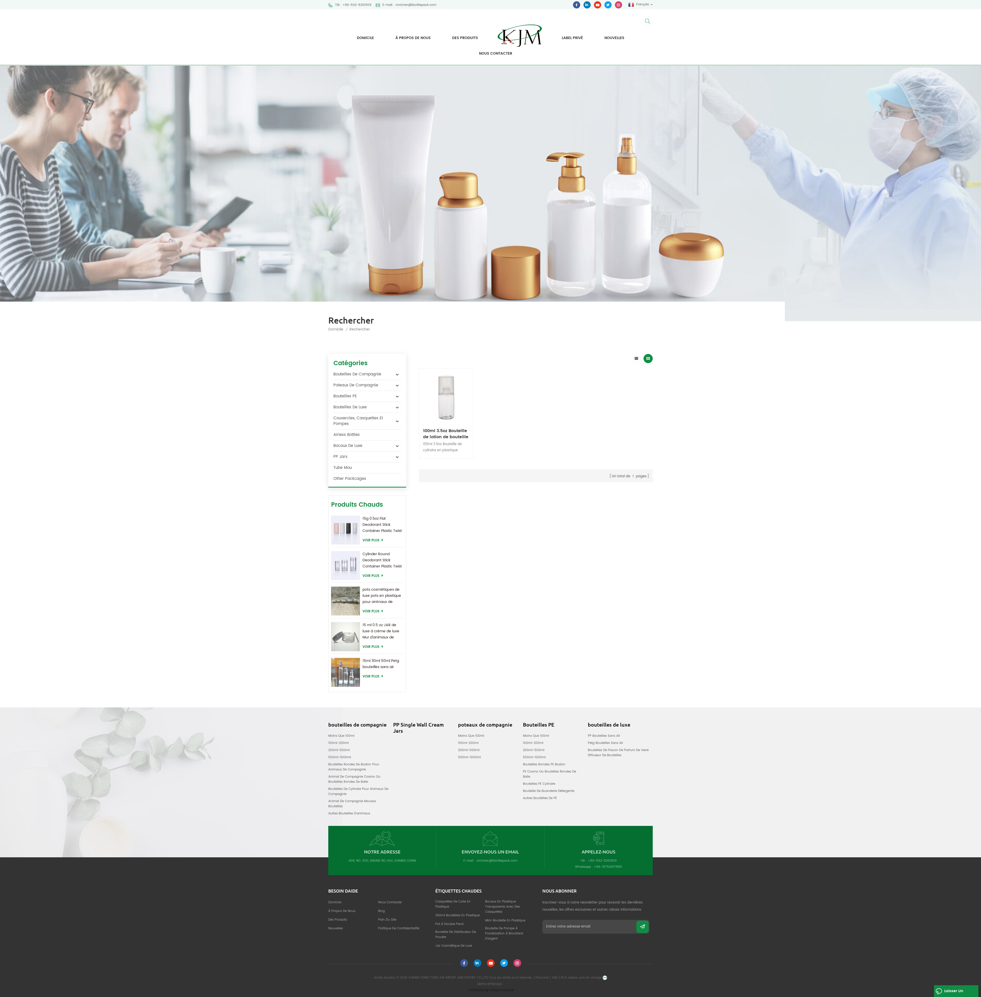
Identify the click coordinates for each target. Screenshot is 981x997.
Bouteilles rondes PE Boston (544, 764)
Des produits (465, 38)
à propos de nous (413, 38)
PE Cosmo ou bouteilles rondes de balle (549, 774)
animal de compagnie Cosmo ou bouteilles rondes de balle (354, 779)
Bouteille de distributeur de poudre (455, 935)
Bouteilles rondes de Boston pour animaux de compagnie (353, 767)
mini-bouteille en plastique (505, 920)
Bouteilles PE (345, 396)
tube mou (342, 468)
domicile (334, 902)
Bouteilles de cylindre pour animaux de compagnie (358, 792)
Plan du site (387, 919)
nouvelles (614, 38)
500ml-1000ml (339, 757)
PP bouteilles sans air (604, 735)
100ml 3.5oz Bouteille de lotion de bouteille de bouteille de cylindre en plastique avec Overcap (446, 434)
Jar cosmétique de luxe (453, 945)
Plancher (542, 977)
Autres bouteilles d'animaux (349, 813)
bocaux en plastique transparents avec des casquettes (502, 906)
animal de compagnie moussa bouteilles (352, 804)
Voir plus (371, 540)
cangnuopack (501, 990)
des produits (337, 919)
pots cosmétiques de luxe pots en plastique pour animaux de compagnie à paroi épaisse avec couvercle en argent (382, 596)
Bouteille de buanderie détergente (548, 791)
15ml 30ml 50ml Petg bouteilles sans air (381, 664)
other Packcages (349, 479)
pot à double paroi (449, 924)
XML (555, 977)
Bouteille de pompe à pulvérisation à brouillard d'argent (504, 933)
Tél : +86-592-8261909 (353, 5)
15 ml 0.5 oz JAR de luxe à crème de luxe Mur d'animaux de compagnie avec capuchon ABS (381, 631)
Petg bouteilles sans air (605, 743)
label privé (572, 38)
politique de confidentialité (398, 928)
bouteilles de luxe (350, 407)
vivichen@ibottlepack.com (496, 860)
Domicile (365, 38)
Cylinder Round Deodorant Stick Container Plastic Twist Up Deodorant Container (382, 560)
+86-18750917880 (608, 866)
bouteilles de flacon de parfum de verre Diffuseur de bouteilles (618, 753)
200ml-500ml (339, 750)
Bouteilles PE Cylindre (539, 783)
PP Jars (340, 457)
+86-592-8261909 (602, 860)
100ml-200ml (338, 743)
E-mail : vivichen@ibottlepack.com (409, 5)
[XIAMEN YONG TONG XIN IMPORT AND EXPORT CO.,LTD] (520, 32)
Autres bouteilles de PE (540, 798)
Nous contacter (495, 53)
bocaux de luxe (347, 446)
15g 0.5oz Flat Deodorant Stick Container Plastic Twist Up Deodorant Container (382, 525)
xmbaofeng (478, 990)
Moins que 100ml (341, 735)
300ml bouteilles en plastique (457, 915)
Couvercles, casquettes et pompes (358, 421)
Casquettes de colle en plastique (453, 904)
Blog (381, 911)
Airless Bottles (346, 435)
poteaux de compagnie (355, 385)
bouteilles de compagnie (357, 374)
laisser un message (953, 992)
